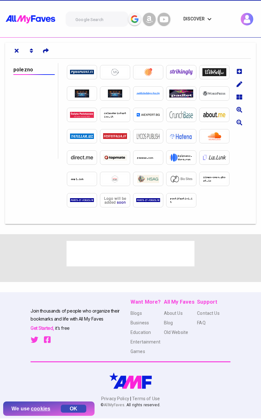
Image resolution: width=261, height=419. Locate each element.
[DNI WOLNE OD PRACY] (83, 115)
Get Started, (43, 328)
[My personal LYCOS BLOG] (149, 136)
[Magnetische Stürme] (149, 72)
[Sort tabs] (31, 50)
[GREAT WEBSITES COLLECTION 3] (83, 179)
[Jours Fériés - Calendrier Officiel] (149, 200)
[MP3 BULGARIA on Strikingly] (182, 72)
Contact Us (208, 313)
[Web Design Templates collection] (116, 179)
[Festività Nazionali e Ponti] (182, 200)
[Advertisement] (130, 253)
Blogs (136, 313)
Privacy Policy (115, 398)
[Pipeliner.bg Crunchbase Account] (182, 115)
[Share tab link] (45, 50)
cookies (40, 408)
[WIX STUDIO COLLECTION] (149, 179)
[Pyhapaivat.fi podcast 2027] (215, 136)
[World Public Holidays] (215, 93)
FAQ (201, 322)
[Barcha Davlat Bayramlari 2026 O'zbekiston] (83, 136)
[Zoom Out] (239, 122)
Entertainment (145, 341)
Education (140, 332)
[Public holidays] (116, 200)
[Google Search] (134, 19)
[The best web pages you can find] (215, 72)
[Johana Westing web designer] (149, 157)
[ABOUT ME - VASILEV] (215, 115)
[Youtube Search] (164, 19)
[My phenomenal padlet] (182, 93)
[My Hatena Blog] (182, 136)
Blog (168, 322)
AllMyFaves (114, 405)
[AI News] (149, 115)
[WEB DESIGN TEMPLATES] (182, 157)
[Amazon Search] (149, 19)
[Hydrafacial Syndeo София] (116, 72)
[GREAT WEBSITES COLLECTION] (83, 157)
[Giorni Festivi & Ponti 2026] (116, 136)
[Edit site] (239, 84)
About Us (173, 313)
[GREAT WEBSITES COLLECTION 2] (215, 157)
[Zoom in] (239, 109)
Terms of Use (145, 398)
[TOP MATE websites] (116, 157)
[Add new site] (239, 71)
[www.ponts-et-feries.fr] (83, 200)
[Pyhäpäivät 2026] (83, 72)
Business (139, 322)
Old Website (176, 332)
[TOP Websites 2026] (182, 179)
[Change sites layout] (239, 96)
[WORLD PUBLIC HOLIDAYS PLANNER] (149, 93)
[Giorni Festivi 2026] (116, 115)
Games (137, 351)
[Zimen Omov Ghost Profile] (215, 179)
